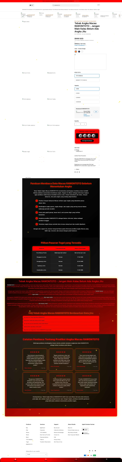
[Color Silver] (82, 52)
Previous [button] (23, 1)
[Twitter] (77, 172)
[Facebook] (75, 172)
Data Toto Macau (89, 9)
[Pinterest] (79, 172)
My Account (56, 427)
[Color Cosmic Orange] (76, 51)
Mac (27, 427)
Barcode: (84, 34)
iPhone (27, 432)
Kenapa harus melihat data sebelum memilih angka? (34, 320)
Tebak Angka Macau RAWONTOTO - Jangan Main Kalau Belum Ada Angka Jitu (60, 1)
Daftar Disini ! (77, 1)
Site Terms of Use (58, 441)
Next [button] (99, 1)
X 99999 (78, 97)
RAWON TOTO (32, 9)
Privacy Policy (57, 439)
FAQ (55, 437)
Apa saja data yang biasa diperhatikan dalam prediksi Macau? (36, 323)
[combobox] (66, 5)
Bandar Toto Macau (69, 9)
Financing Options (44, 437)
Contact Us (56, 434)
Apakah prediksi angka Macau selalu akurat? (32, 326)
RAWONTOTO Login (40, 9)
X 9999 (77, 93)
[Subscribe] (45, 454)
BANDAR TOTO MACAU (81, 80)
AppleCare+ (42, 427)
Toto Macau (55, 9)
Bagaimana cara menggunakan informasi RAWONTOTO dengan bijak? (37, 329)
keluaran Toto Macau (79, 9)
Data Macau (61, 9)
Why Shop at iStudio (72, 432)
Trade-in (42, 439)
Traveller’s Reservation (45, 441)
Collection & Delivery (59, 430)
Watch (27, 434)
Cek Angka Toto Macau (87, 140)
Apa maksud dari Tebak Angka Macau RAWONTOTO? (34, 317)
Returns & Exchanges (59, 432)
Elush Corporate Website (73, 434)
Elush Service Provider (45, 434)
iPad (27, 430)
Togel (27, 441)
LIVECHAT (106, 460)
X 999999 (78, 101)
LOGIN (45, 460)
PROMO (15, 460)
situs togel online (48, 297)
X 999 (77, 88)
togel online (35, 294)
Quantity (77, 121)
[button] (25, 9)
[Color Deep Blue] (79, 52)
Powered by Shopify (92, 457)
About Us (70, 427)
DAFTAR (76, 460)
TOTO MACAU (79, 75)
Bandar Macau (48, 9)
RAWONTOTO (25, 9)
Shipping (82, 40)
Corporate (42, 430)
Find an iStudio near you (73, 430)
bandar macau (99, 291)
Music (27, 437)
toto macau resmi (43, 303)
